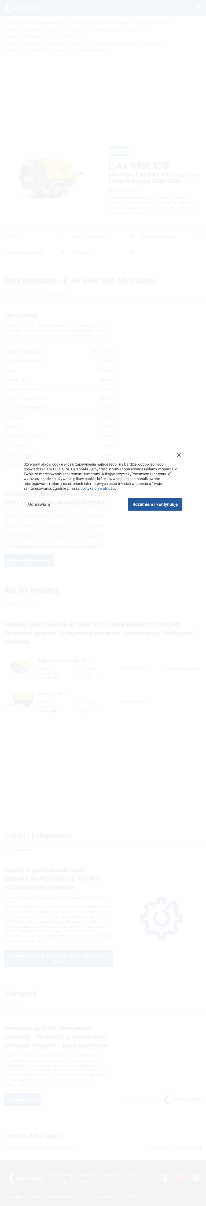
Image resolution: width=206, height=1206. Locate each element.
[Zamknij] (179, 455)
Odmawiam (39, 504)
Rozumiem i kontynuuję (155, 504)
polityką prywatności (97, 488)
